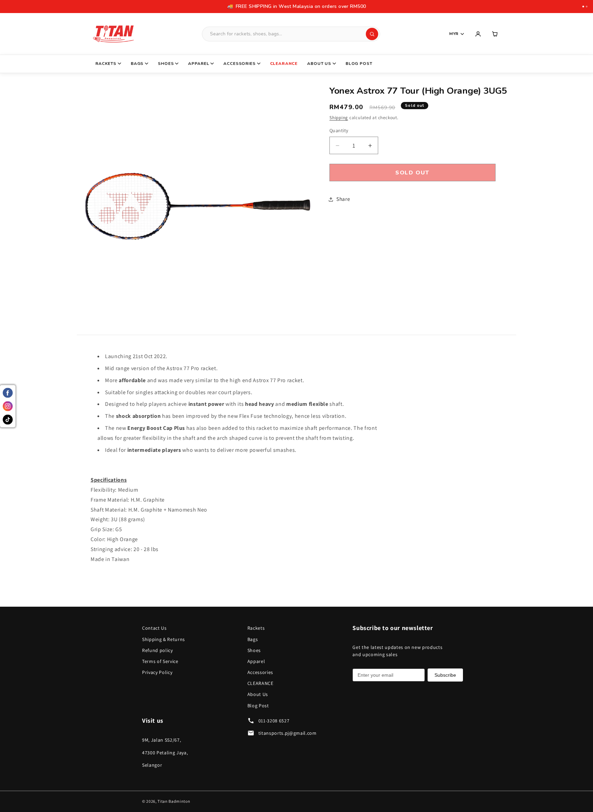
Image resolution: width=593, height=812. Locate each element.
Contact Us (154, 628)
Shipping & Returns (163, 639)
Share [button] (343, 199)
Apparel (198, 63)
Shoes (166, 63)
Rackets (105, 63)
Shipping (338, 118)
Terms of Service (160, 661)
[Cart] (495, 34)
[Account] (478, 34)
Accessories (239, 63)
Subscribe (445, 675)
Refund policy (157, 650)
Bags (137, 63)
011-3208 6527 (274, 721)
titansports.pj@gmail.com (287, 733)
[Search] (372, 34)
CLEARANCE (284, 63)
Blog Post (359, 63)
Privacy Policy (157, 672)
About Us (319, 63)
